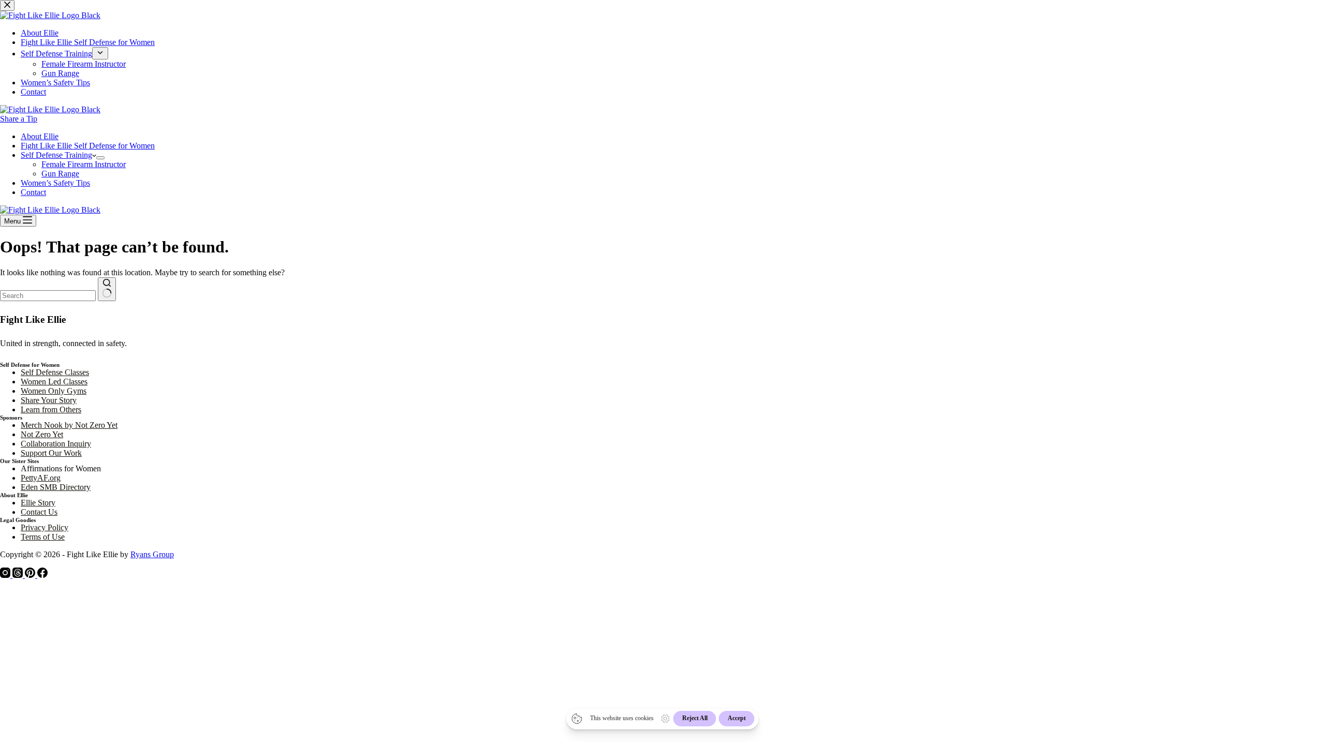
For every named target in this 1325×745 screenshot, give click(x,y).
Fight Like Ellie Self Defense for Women (88, 145)
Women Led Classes (54, 381)
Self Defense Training (56, 155)
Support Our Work (51, 453)
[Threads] (18, 575)
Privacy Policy (44, 527)
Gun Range (60, 173)
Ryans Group (152, 554)
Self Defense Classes (55, 372)
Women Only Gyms (53, 390)
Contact (33, 192)
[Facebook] (42, 575)
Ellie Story (38, 502)
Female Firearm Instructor (83, 164)
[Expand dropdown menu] (100, 157)
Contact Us (39, 512)
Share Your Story (49, 400)
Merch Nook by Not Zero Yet (69, 425)
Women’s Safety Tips (55, 182)
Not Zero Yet (42, 434)
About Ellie (39, 136)
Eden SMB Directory (56, 487)
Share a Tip (18, 118)
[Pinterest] (31, 575)
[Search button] (107, 289)
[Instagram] (6, 575)
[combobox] (48, 295)
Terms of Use (43, 536)
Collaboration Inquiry (56, 443)
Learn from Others (51, 409)
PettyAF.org (41, 477)
